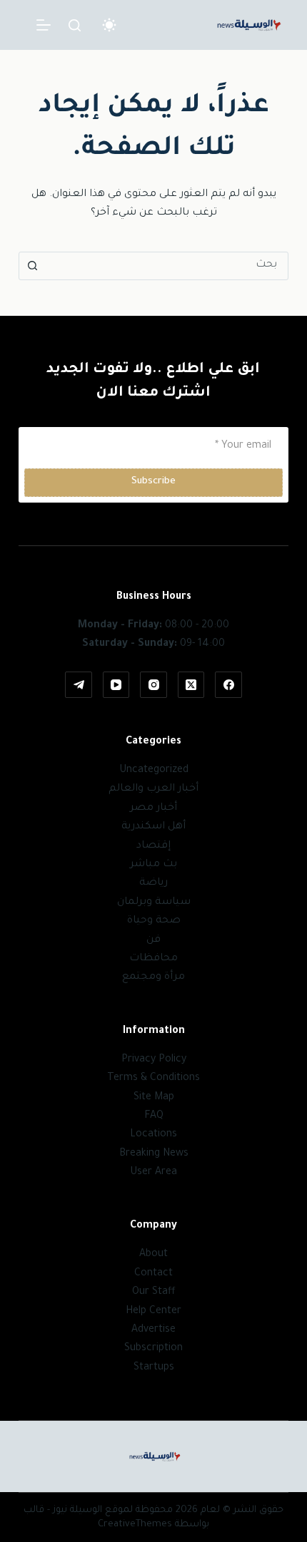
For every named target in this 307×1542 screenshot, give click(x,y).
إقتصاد (153, 846)
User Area (153, 1172)
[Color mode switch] (109, 25)
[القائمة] (43, 25)
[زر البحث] (32, 265)
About (153, 1254)
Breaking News (153, 1154)
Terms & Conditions (153, 1078)
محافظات (153, 959)
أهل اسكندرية (153, 827)
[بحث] (75, 25)
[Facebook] (228, 685)
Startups (154, 1368)
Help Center (153, 1311)
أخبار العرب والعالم (153, 789)
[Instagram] (153, 685)
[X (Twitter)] (191, 685)
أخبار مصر (153, 808)
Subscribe (153, 481)
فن (153, 940)
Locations (153, 1135)
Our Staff (154, 1292)
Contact (153, 1274)
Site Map (154, 1098)
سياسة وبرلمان (154, 902)
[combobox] (167, 266)
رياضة (153, 883)
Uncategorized (153, 770)
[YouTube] (116, 685)
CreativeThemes (135, 1524)
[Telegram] (78, 685)
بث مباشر (153, 864)
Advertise (153, 1330)
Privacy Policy (153, 1060)
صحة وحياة (154, 921)
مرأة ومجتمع (153, 977)
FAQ (153, 1116)
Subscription (153, 1349)
